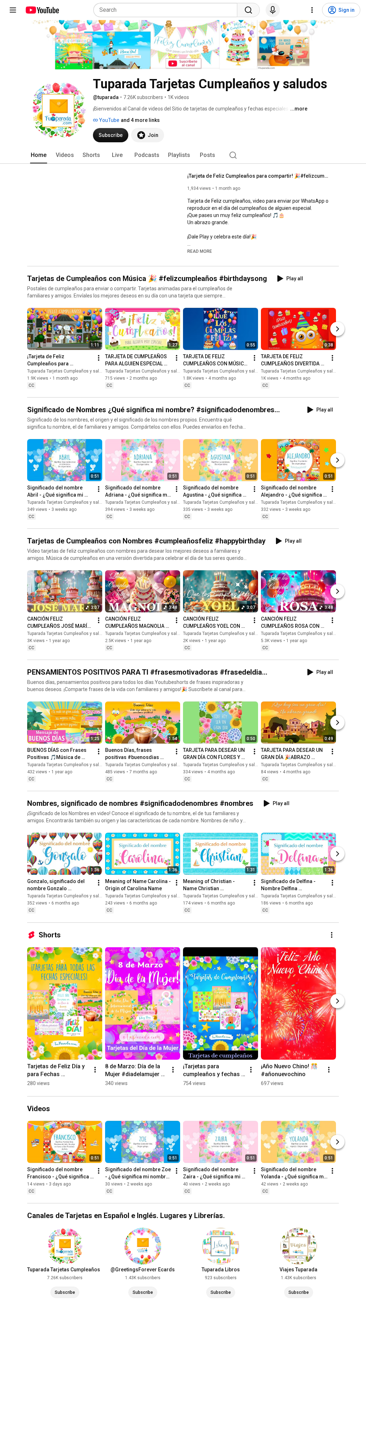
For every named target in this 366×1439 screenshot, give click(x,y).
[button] (199, 251)
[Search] (248, 10)
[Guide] (13, 10)
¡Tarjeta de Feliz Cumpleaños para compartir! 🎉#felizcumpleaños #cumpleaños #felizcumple (259, 176)
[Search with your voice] (273, 10)
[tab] (38, 155)
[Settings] (312, 10)
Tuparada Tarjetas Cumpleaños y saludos (68, 371)
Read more (199, 251)
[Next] (337, 329)
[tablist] (183, 155)
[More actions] (99, 358)
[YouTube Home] (42, 10)
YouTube (108, 120)
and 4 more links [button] (140, 120)
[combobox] (167, 10)
